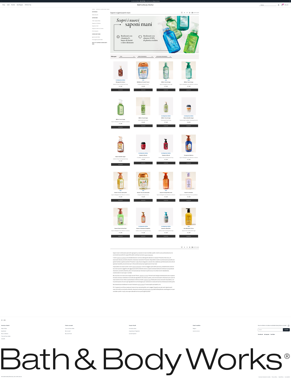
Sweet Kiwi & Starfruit (120, 228)
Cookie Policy (281, 377)
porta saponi (141, 284)
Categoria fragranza (161, 56)
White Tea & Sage (166, 82)
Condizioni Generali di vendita (264, 377)
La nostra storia (132, 328)
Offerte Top (28, 5)
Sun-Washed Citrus (189, 228)
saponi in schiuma (121, 258)
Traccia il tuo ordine (5, 336)
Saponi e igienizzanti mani (102, 9)
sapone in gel (147, 280)
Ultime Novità (95, 15)
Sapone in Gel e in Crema (97, 28)
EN (288, 5)
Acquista (120, 90)
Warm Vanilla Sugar (189, 118)
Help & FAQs (4, 328)
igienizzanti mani (148, 289)
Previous (1, 1)
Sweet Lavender (188, 192)
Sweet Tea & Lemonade (120, 192)
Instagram (266, 334)
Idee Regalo (20, 5)
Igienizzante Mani (96, 37)
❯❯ (192, 12)
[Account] (278, 4)
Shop (3, 5)
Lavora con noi (196, 331)
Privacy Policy (274, 377)
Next (290, 1)
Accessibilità (287, 377)
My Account (67, 331)
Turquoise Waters (188, 155)
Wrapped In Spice (120, 82)
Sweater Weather (166, 228)
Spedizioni (3, 331)
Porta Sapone (95, 31)
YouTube (272, 334)
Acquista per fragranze (134, 331)
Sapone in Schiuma (96, 23)
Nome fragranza (142, 56)
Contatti (3, 339)
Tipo (121, 56)
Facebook (260, 334)
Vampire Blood (143, 155)
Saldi (8, 5)
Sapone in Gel (95, 26)
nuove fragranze (148, 255)
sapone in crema (144, 275)
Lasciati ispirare (132, 333)
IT (285, 5)
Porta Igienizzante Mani (97, 39)
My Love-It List (68, 333)
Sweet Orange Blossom (166, 192)
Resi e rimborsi (4, 333)
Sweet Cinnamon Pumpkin (143, 228)
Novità (13, 5)
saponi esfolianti (136, 267)
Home (93, 9)
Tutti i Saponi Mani (96, 21)
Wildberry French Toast (143, 82)
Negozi (194, 328)
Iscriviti (286, 329)
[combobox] (267, 5)
